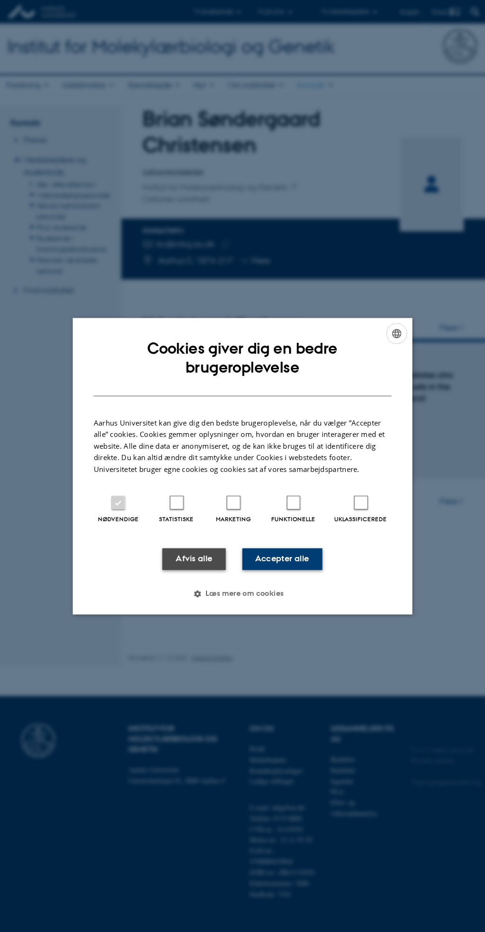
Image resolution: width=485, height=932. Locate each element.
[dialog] (243, 466)
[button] (242, 593)
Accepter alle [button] (282, 559)
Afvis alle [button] (194, 559)
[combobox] (396, 333)
